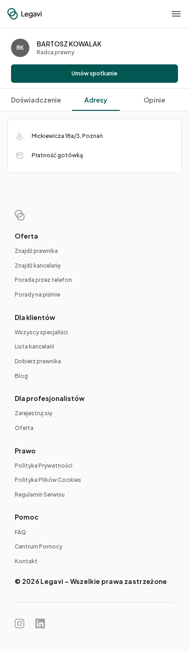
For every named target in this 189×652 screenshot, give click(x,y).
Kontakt (26, 561)
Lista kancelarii (34, 346)
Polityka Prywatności (43, 465)
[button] (176, 13)
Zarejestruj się (33, 413)
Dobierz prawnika (38, 361)
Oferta (24, 427)
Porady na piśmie (37, 294)
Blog (21, 375)
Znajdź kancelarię (38, 265)
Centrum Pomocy (38, 546)
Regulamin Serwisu (40, 494)
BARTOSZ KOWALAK (69, 43)
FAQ (20, 532)
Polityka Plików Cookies (48, 479)
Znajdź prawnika (36, 250)
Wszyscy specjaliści (41, 332)
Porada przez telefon (43, 279)
